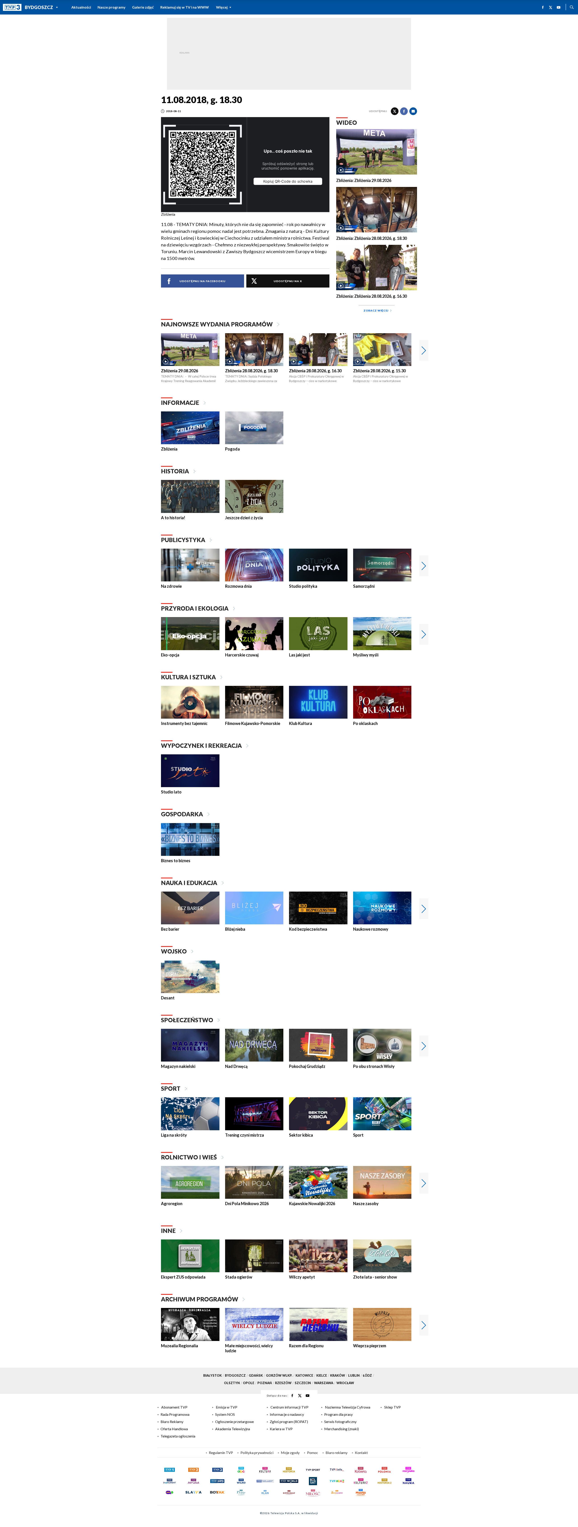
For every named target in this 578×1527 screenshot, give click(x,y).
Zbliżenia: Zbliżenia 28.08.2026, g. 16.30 (371, 296)
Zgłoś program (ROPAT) (289, 1421)
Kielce (322, 1375)
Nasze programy (112, 7)
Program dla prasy (338, 1414)
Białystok (213, 1375)
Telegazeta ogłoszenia (178, 1436)
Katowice (305, 1375)
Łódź (368, 1375)
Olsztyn (233, 1383)
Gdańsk (257, 1375)
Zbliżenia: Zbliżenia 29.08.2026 (363, 180)
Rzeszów (284, 1383)
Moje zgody (290, 1452)
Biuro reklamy (336, 1452)
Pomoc (312, 1452)
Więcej (222, 7)
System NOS (225, 1414)
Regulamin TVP (221, 1452)
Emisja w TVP (226, 1407)
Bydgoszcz (39, 7)
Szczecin (304, 1383)
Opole (249, 1383)
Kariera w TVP (281, 1429)
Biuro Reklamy (172, 1421)
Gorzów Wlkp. (280, 1375)
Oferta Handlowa (174, 1429)
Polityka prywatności (256, 1452)
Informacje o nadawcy (287, 1414)
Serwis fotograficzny (340, 1421)
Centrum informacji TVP (289, 1407)
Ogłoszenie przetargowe (234, 1421)
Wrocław (345, 1383)
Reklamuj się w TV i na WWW (184, 7)
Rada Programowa (175, 1414)
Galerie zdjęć (143, 7)
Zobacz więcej (376, 310)
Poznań (265, 1383)
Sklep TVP (392, 1407)
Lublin (355, 1375)
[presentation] (423, 350)
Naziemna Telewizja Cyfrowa (347, 1407)
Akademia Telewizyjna (232, 1429)
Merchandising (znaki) (341, 1429)
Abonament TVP (174, 1407)
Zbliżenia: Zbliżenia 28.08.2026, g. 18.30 (371, 238)
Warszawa (325, 1383)
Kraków (338, 1375)
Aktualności (81, 7)
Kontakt (361, 1452)
